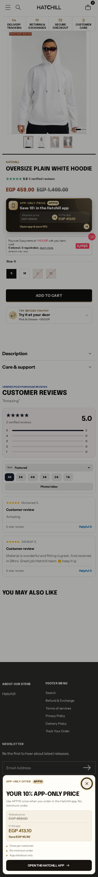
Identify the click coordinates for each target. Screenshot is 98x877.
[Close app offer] (87, 784)
